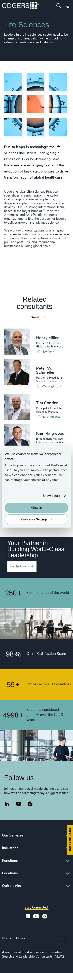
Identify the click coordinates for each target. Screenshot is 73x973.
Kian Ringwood (50, 433)
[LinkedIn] (7, 804)
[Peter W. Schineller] (17, 372)
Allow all (36, 507)
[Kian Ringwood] (17, 437)
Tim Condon (47, 403)
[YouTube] (18, 804)
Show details (51, 495)
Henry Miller (47, 338)
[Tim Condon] (17, 407)
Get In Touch (19, 566)
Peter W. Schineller (45, 370)
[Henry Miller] (17, 342)
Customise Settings (34, 519)
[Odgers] (20, 6)
